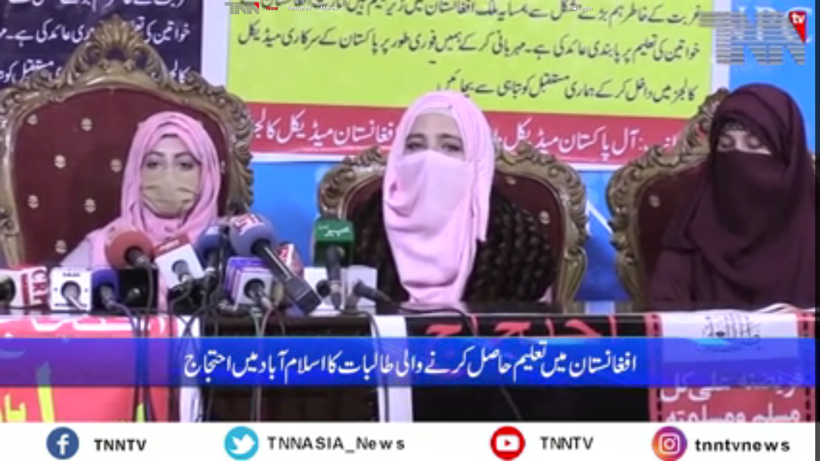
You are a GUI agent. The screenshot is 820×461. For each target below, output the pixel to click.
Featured (299, 8)
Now (272, 8)
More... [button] (329, 8)
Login (585, 8)
